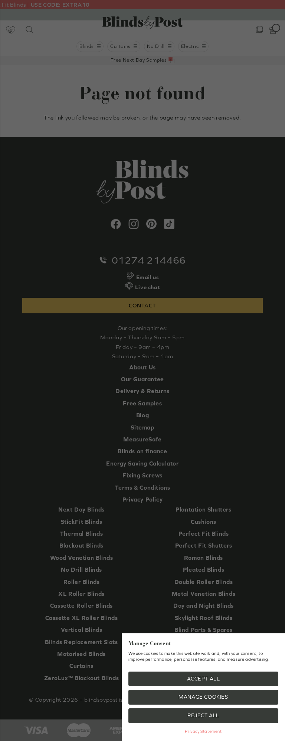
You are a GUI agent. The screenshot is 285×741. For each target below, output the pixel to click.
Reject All (203, 715)
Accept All (203, 679)
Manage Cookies (203, 697)
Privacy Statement (203, 731)
